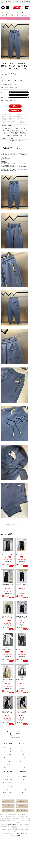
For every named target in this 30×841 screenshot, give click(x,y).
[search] (7, 7)
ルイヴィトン (22, 748)
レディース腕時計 (22, 776)
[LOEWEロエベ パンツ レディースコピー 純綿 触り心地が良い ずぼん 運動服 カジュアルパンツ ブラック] (22, 607)
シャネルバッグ (7, 776)
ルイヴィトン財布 (7, 792)
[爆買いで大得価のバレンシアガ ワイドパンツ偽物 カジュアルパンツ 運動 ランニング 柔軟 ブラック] (7, 702)
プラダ (22, 764)
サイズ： (3, 95)
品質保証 (7, 805)
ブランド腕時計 (7, 748)
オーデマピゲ (22, 789)
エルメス (22, 761)
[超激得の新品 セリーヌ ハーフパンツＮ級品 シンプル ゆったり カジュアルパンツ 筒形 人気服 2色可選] (7, 576)
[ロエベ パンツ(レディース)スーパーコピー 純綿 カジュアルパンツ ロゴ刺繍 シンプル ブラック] (22, 671)
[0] (26, 7)
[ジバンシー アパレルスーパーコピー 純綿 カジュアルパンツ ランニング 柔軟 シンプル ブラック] (22, 576)
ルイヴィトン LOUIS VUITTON (14, 80)
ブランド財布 (7, 751)
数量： (3, 97)
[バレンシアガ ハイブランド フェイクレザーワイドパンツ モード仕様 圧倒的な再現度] (7, 544)
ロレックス (22, 754)
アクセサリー (7, 767)
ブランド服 (7, 761)
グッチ (22, 751)
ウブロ (22, 779)
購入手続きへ (15, 110)
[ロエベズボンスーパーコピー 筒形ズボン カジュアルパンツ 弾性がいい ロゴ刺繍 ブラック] (22, 544)
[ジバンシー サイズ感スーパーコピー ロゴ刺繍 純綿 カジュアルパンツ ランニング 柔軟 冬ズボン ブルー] (22, 702)
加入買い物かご (15, 106)
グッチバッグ (7, 789)
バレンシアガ (22, 767)
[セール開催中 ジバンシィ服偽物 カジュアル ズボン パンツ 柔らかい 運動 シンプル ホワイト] (7, 639)
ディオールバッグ (7, 782)
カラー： (3, 92)
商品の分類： (4, 84)
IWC (23, 792)
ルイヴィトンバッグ (7, 779)
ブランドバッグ (7, 754)
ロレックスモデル (22, 796)
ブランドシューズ (7, 758)
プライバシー (22, 810)
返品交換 (21, 805)
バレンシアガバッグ (7, 786)
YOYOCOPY (18, 833)
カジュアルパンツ (12, 84)
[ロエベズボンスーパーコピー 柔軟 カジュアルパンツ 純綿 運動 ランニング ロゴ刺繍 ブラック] (22, 639)
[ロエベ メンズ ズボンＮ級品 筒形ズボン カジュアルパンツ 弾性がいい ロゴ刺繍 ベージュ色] (7, 671)
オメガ (22, 782)
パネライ (22, 786)
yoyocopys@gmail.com (15, 116)
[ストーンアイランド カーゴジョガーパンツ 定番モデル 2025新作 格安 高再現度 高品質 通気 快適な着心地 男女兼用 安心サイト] (7, 607)
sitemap (18, 835)
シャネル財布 (7, 796)
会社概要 (7, 801)
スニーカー (7, 764)
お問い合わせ (8, 810)
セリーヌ (22, 758)
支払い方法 (21, 801)
